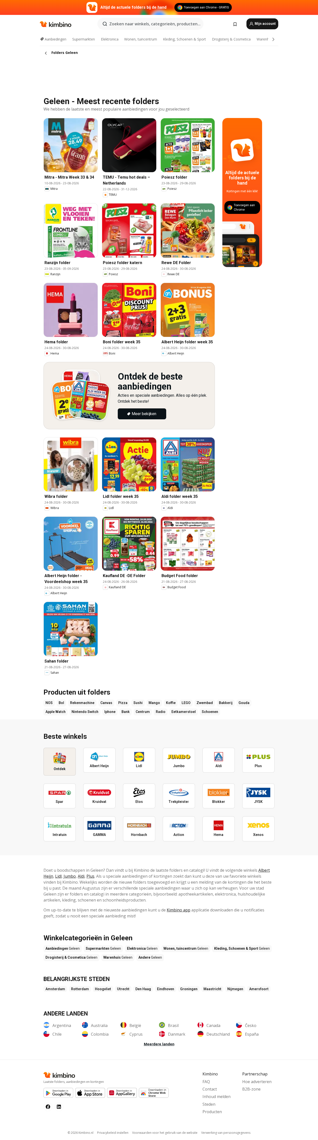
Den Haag (143, 989)
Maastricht (212, 989)
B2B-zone (251, 1089)
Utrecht (123, 989)
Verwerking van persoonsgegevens (225, 1133)
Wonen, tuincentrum (140, 39)
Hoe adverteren (257, 1081)
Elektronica (110, 39)
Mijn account (265, 24)
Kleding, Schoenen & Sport (184, 39)
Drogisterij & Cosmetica (231, 39)
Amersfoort (259, 989)
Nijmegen (235, 989)
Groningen (189, 989)
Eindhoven (165, 989)
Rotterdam (80, 989)
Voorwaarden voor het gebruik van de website (165, 1133)
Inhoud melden (216, 1096)
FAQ (206, 1081)
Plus (90, 876)
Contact (209, 1089)
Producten (212, 1111)
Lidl (58, 876)
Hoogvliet (103, 989)
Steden (208, 1104)
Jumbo (70, 876)
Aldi (81, 876)
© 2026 (80, 1133)
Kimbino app (178, 910)
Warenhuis (265, 39)
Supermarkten (83, 39)
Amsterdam (55, 989)
